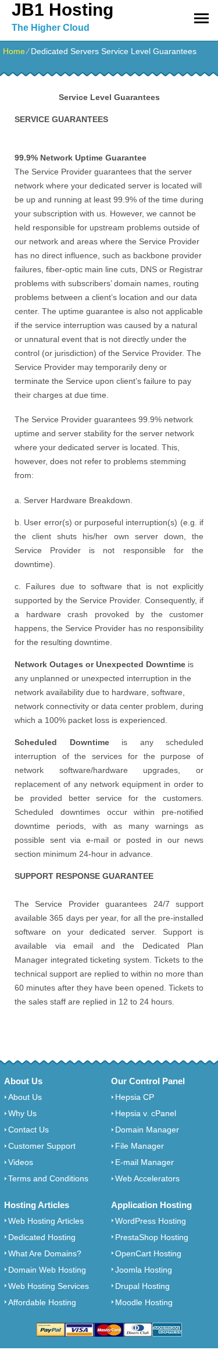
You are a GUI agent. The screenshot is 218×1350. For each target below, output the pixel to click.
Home (14, 51)
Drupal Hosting (142, 1286)
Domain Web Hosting (47, 1269)
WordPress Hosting (150, 1221)
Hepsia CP (134, 1097)
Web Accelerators (147, 1178)
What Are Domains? (44, 1253)
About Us (25, 1097)
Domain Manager (147, 1129)
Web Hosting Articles (46, 1221)
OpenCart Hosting (148, 1253)
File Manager (139, 1145)
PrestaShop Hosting (151, 1237)
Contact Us (28, 1129)
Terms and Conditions (48, 1178)
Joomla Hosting (143, 1269)
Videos (20, 1162)
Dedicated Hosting (42, 1237)
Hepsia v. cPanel (145, 1113)
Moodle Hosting (144, 1302)
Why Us (22, 1113)
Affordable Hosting (42, 1302)
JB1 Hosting (62, 9)
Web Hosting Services (48, 1286)
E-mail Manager (144, 1162)
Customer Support (42, 1145)
